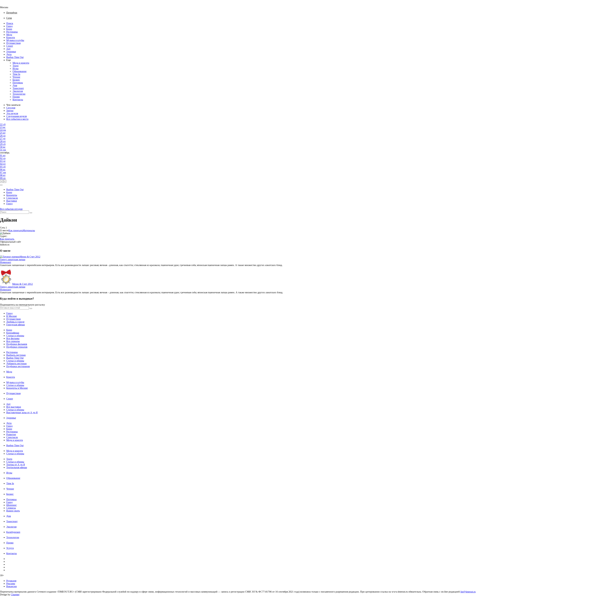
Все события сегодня (11, 209)
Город (9, 26)
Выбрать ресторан (16, 355)
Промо (16, 96)
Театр (15, 65)
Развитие (11, 434)
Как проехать (15, 230)
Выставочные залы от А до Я (22, 412)
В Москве (11, 316)
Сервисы (11, 508)
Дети (9, 54)
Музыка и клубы (15, 40)
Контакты (18, 99)
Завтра (9, 110)
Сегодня (10, 107)
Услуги (10, 548)
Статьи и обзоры (15, 335)
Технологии (19, 94)
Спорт (9, 46)
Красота (10, 37)
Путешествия (13, 43)
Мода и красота (21, 63)
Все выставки (13, 406)
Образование (19, 71)
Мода (9, 34)
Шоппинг (11, 505)
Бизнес (16, 79)
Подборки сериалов (16, 347)
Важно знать (13, 510)
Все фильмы (12, 338)
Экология (18, 91)
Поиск (9, 23)
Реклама (10, 583)
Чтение (16, 77)
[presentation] (1, 181)
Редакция (11, 580)
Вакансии (11, 586)
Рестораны (12, 31)
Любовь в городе (15, 321)
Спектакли (12, 198)
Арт (8, 48)
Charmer (15, 594)
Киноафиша (12, 332)
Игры (15, 68)
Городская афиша (15, 324)
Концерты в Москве (17, 388)
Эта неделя (12, 113)
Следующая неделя (16, 116)
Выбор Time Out (15, 57)
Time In (16, 74)
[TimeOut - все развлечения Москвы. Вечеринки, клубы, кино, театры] (7, 4)
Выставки (11, 200)
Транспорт (18, 88)
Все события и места (17, 119)
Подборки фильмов (16, 344)
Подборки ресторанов (18, 366)
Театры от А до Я (15, 464)
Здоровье (11, 51)
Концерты (11, 195)
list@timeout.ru (468, 591)
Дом (15, 85)
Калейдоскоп (13, 532)
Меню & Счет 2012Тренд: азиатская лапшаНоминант (20, 259)
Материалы (29, 230)
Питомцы (18, 82)
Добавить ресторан (16, 363)
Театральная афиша (16, 467)
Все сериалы (13, 341)
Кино (9, 29)
